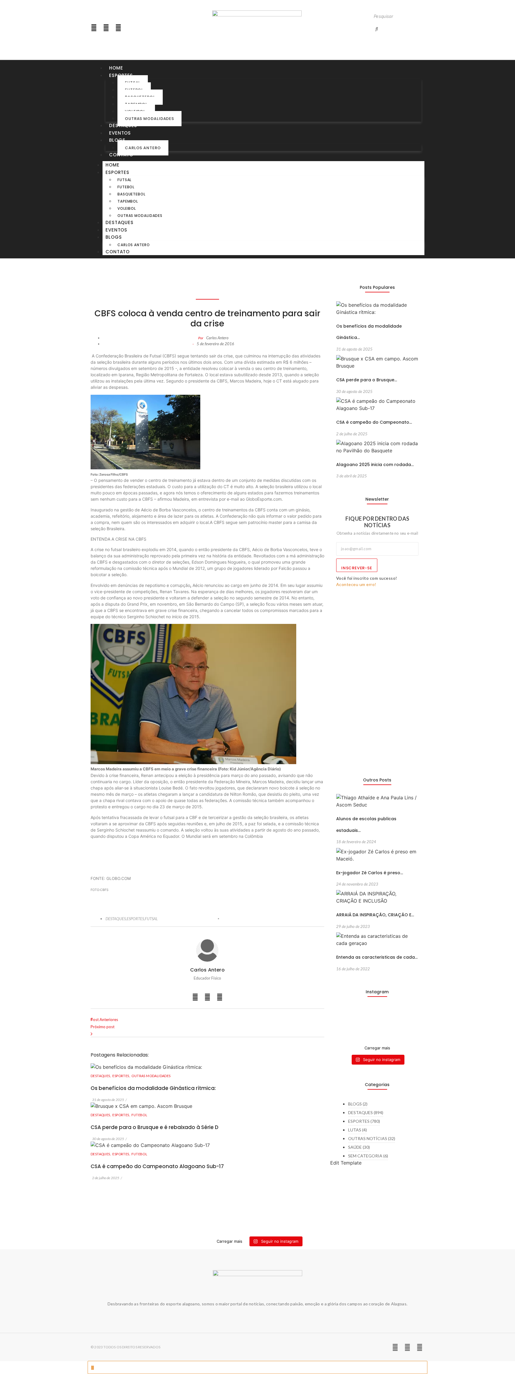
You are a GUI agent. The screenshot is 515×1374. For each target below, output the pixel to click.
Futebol (125, 186)
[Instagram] (94, 28)
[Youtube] (106, 28)
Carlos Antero (143, 148)
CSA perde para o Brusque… (366, 380)
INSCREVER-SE (356, 568)
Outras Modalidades (149, 118)
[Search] (377, 29)
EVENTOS (120, 133)
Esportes (117, 172)
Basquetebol (131, 194)
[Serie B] (409, 1016)
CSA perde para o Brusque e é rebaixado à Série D (154, 1127)
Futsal (124, 179)
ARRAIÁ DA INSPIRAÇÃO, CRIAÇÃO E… (375, 915)
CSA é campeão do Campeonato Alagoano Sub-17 (157, 1166)
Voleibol (126, 208)
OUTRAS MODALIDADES (150, 1076)
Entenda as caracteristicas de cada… (377, 957)
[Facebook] (118, 28)
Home (116, 68)
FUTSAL (151, 918)
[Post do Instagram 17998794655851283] (388, 1023)
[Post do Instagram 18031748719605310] (345, 1023)
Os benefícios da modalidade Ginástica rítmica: (153, 1088)
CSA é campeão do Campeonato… (374, 422)
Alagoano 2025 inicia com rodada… (375, 465)
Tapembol (127, 201)
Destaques (123, 125)
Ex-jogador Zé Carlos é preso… (369, 873)
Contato (121, 155)
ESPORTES (136, 918)
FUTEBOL (139, 1115)
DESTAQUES (116, 918)
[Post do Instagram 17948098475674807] (366, 1023)
